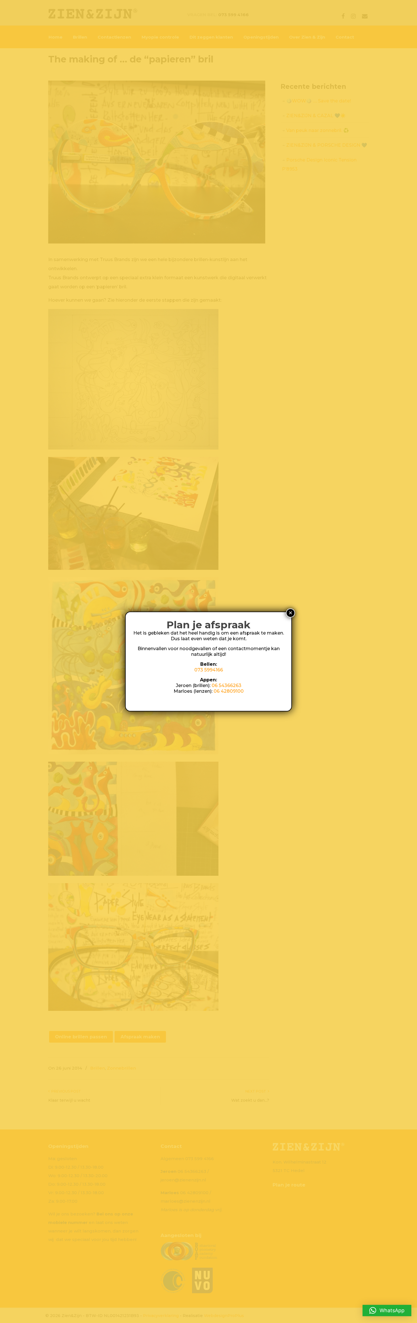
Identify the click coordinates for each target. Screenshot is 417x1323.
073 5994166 (208, 670)
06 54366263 (226, 685)
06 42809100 (229, 691)
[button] (387, 1310)
